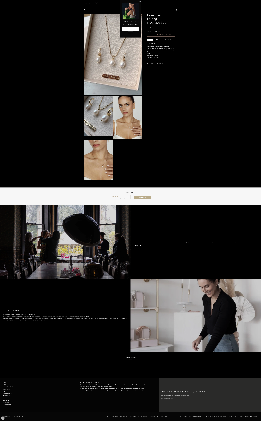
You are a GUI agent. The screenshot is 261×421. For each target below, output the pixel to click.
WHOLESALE (5, 398)
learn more (137, 245)
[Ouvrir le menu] (86, 10)
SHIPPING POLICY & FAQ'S (8, 387)
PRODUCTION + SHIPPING (155, 63)
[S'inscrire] (257, 398)
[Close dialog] (140, 1)
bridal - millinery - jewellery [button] (90, 382)
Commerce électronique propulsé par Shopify (242, 416)
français (7, 416)
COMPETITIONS (6, 402)
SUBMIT (130, 32)
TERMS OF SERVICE (7, 404)
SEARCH (4, 384)
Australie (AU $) (19, 416)
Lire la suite (149, 59)
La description (152, 43)
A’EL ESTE (112, 416)
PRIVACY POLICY (6, 395)
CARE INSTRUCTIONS (7, 393)
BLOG (4, 391)
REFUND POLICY (6, 389)
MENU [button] (4, 382)
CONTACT (5, 407)
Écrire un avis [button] (142, 197)
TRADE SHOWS (6, 400)
